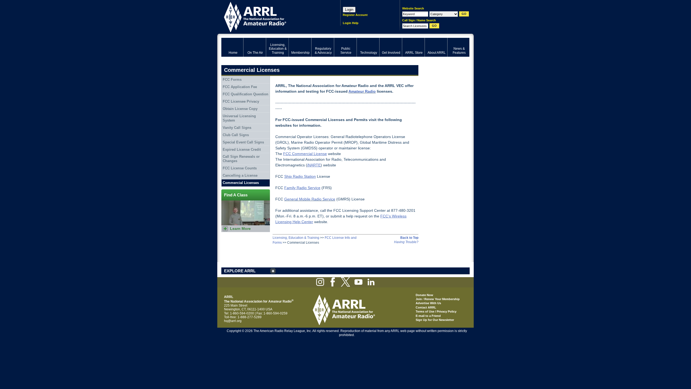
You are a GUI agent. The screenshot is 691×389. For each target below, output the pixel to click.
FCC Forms (232, 80)
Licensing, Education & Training (296, 238)
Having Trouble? (406, 242)
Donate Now (424, 295)
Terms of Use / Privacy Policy (436, 311)
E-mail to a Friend (428, 315)
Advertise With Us (428, 303)
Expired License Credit (242, 149)
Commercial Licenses (241, 183)
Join (419, 299)
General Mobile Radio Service (309, 199)
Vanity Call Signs (237, 128)
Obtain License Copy (240, 109)
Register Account (355, 14)
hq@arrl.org (233, 321)
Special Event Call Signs (243, 142)
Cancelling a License (240, 175)
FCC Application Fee (240, 87)
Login (349, 10)
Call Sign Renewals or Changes (241, 159)
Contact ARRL (426, 307)
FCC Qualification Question (245, 94)
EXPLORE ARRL (240, 271)
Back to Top (409, 238)
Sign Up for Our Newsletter (435, 319)
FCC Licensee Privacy (241, 101)
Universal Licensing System (239, 118)
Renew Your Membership (442, 299)
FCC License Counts (240, 168)
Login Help (350, 23)
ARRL (273, 16)
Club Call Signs (236, 135)
